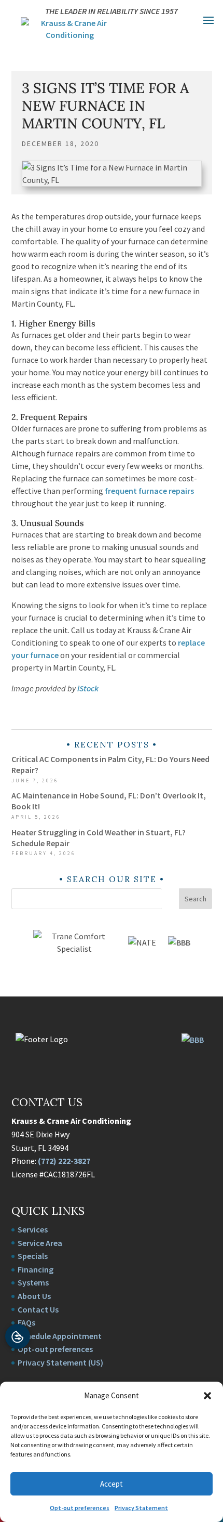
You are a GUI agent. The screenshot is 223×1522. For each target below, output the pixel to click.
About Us (34, 1296)
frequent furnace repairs (149, 491)
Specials (33, 1256)
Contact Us (38, 1309)
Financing (35, 1269)
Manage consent (17, 1336)
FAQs (26, 1322)
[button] (207, 1395)
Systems (33, 1282)
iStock (88, 688)
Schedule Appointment (60, 1336)
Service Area (40, 1243)
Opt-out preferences (79, 1508)
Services (33, 1229)
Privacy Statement (141, 1508)
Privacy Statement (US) (60, 1362)
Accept (111, 1484)
